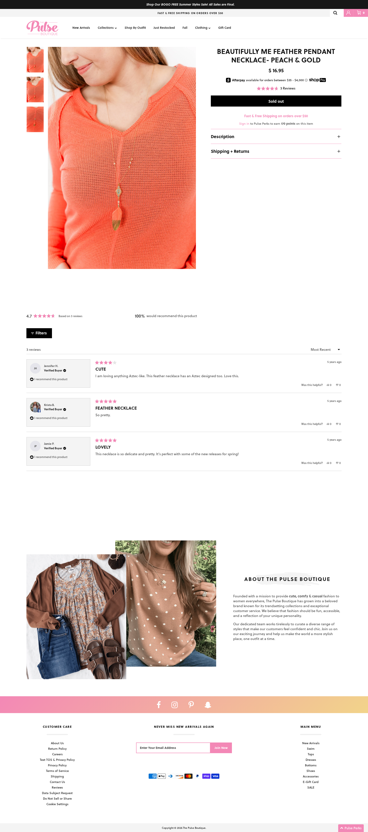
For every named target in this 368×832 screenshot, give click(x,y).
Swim (311, 748)
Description (222, 136)
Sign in (244, 123)
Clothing (201, 27)
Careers (57, 754)
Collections (106, 27)
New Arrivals (81, 27)
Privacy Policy (57, 765)
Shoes (310, 770)
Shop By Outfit (135, 27)
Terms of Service (57, 770)
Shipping (57, 776)
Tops (311, 754)
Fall (185, 27)
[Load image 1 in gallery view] (122, 158)
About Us (57, 743)
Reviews (57, 787)
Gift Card (224, 27)
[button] (276, 88)
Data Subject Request (57, 793)
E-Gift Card (311, 782)
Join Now (221, 747)
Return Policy (57, 748)
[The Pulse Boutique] (42, 27)
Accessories (311, 776)
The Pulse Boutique (194, 828)
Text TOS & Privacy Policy (57, 759)
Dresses (311, 759)
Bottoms (310, 765)
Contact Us (57, 782)
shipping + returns (230, 151)
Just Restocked (164, 27)
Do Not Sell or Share (57, 798)
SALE (310, 787)
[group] (122, 158)
